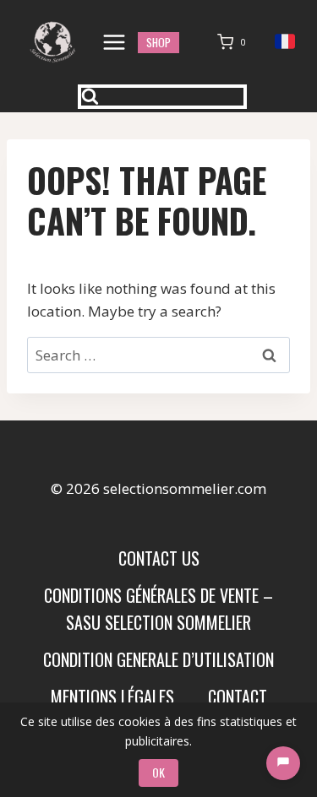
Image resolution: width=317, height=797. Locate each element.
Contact (237, 696)
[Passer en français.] (285, 42)
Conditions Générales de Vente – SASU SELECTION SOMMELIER (158, 609)
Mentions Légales (112, 696)
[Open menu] (114, 41)
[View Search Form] (162, 96)
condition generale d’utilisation (158, 659)
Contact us (158, 558)
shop (158, 42)
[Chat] (283, 763)
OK (158, 772)
